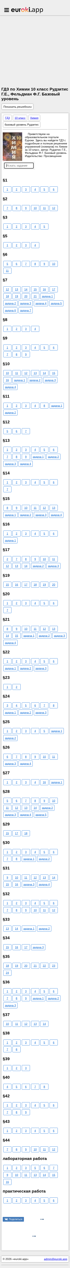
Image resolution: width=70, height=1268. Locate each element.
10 (35, 208)
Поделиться (15, 1219)
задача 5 (56, 303)
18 (7, 296)
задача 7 (25, 310)
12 (53, 208)
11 (44, 208)
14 (25, 289)
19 (16, 296)
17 (53, 289)
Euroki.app (27, 10)
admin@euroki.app (55, 1259)
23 (53, 965)
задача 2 (10, 303)
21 (35, 296)
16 (44, 289)
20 (25, 296)
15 (35, 289)
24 (7, 972)
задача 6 (10, 310)
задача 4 (40, 303)
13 (16, 289)
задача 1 (47, 296)
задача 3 (25, 303)
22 (44, 965)
